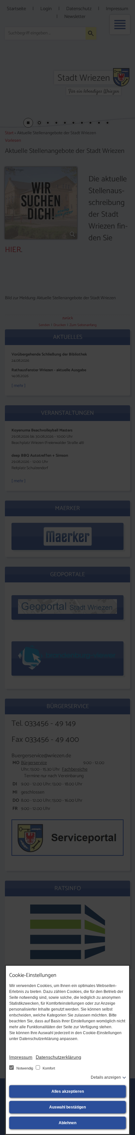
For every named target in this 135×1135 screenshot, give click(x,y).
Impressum (20, 1057)
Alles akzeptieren (67, 1091)
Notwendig (24, 1068)
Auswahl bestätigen (67, 1107)
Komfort (48, 1068)
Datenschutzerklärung (58, 1057)
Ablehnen (67, 1123)
